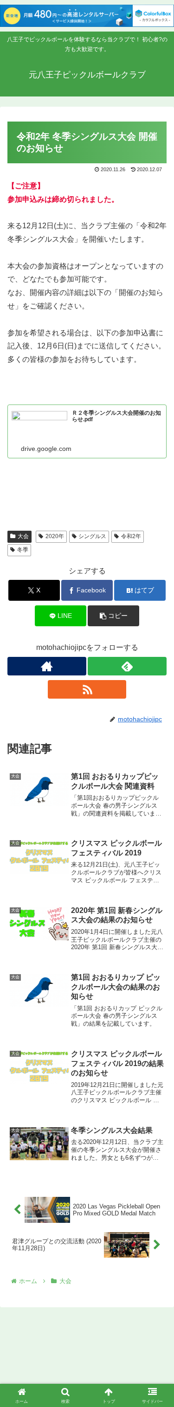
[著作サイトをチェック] (46, 666)
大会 (23, 536)
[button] (113, 615)
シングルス (92, 536)
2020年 (54, 536)
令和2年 (131, 536)
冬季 (22, 549)
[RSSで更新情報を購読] (87, 689)
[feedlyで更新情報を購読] (127, 666)
